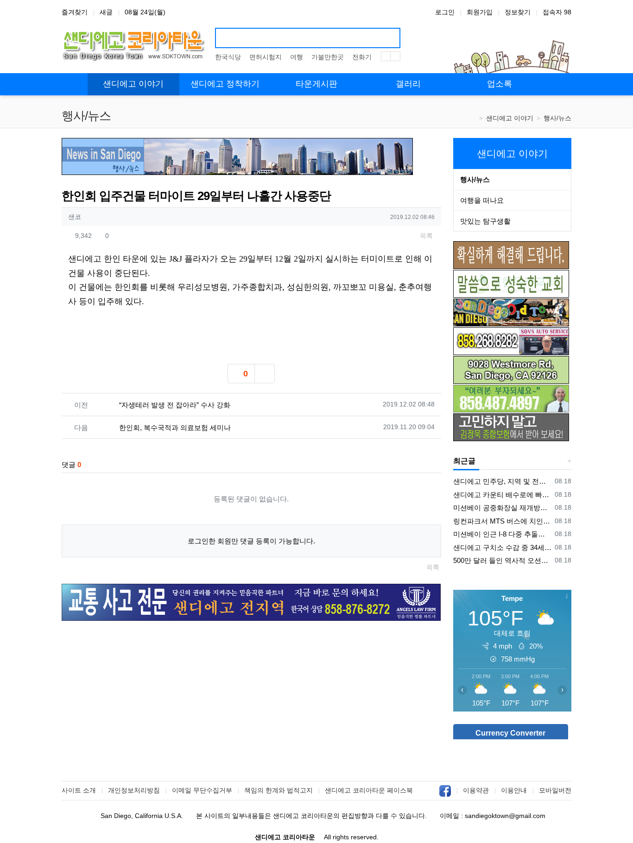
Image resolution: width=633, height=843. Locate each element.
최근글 (464, 461)
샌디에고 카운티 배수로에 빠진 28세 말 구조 (502, 495)
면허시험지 (265, 57)
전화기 (362, 57)
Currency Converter (510, 733)
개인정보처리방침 (134, 790)
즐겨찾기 (75, 12)
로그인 (445, 12)
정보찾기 (518, 12)
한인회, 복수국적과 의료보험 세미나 (175, 427)
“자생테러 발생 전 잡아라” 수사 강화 (174, 405)
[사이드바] (558, 84)
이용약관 (476, 790)
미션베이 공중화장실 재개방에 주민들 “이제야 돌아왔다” (502, 508)
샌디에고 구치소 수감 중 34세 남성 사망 (502, 547)
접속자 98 (557, 12)
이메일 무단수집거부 (202, 790)
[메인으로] (75, 84)
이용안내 (514, 790)
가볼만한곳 (327, 57)
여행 (296, 57)
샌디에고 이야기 (509, 118)
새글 (106, 12)
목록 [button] (425, 235)
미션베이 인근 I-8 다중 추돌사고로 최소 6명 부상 (502, 534)
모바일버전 (555, 790)
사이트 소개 (79, 790)
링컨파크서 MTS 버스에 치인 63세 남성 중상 (502, 521)
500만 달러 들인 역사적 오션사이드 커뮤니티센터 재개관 (502, 560)
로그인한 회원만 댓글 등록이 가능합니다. (251, 541)
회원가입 (480, 12)
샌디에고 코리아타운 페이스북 (369, 790)
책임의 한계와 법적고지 (278, 790)
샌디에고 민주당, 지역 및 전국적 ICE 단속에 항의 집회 (502, 481)
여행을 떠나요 (482, 200)
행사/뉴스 (557, 118)
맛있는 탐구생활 (485, 221)
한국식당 (228, 57)
